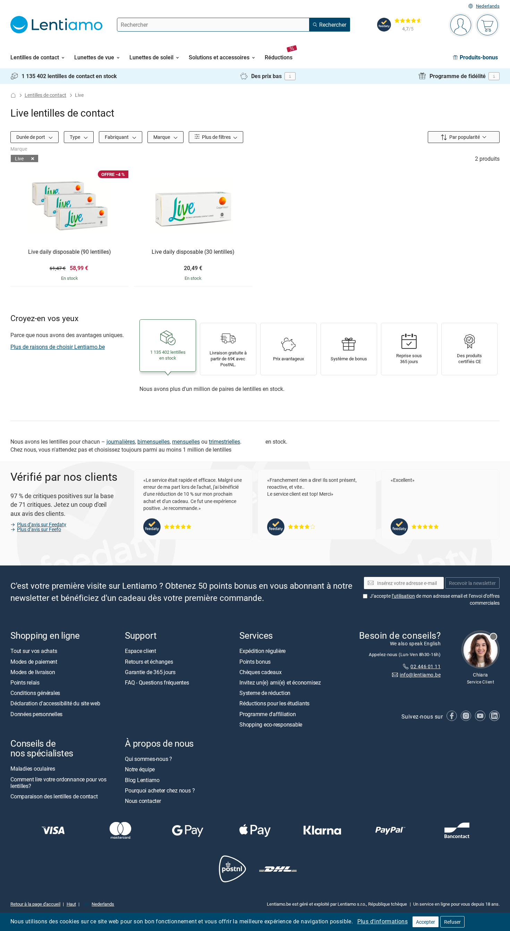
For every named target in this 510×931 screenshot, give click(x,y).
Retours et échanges (149, 661)
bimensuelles (153, 441)
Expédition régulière (262, 651)
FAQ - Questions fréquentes (157, 682)
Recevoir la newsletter (472, 582)
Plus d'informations (382, 921)
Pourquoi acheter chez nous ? (160, 790)
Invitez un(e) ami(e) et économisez (280, 682)
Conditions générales (35, 693)
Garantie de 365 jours (150, 672)
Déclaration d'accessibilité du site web (55, 703)
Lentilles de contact (45, 95)
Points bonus (255, 661)
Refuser (452, 922)
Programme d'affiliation (267, 714)
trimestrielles (224, 441)
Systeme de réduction (264, 693)
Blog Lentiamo (142, 779)
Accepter (425, 922)
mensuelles (186, 441)
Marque (162, 137)
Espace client (140, 651)
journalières (121, 441)
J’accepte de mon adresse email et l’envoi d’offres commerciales (435, 599)
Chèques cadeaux (260, 672)
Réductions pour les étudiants (274, 703)
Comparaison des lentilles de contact (53, 796)
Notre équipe (140, 769)
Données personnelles (36, 714)
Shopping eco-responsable (270, 724)
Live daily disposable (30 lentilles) (193, 252)
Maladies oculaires (32, 768)
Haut (71, 903)
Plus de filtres (216, 137)
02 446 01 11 (425, 666)
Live (19, 158)
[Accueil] (13, 95)
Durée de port (31, 137)
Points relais (25, 682)
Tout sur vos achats (33, 651)
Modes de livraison (32, 672)
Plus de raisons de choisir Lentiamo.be (57, 347)
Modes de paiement (33, 661)
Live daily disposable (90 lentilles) (69, 252)
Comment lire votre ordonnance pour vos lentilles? (58, 782)
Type (75, 137)
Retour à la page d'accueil (35, 903)
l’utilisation (403, 596)
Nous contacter (143, 801)
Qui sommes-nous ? (148, 759)
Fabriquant (117, 137)
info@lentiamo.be (420, 674)
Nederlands (488, 6)
